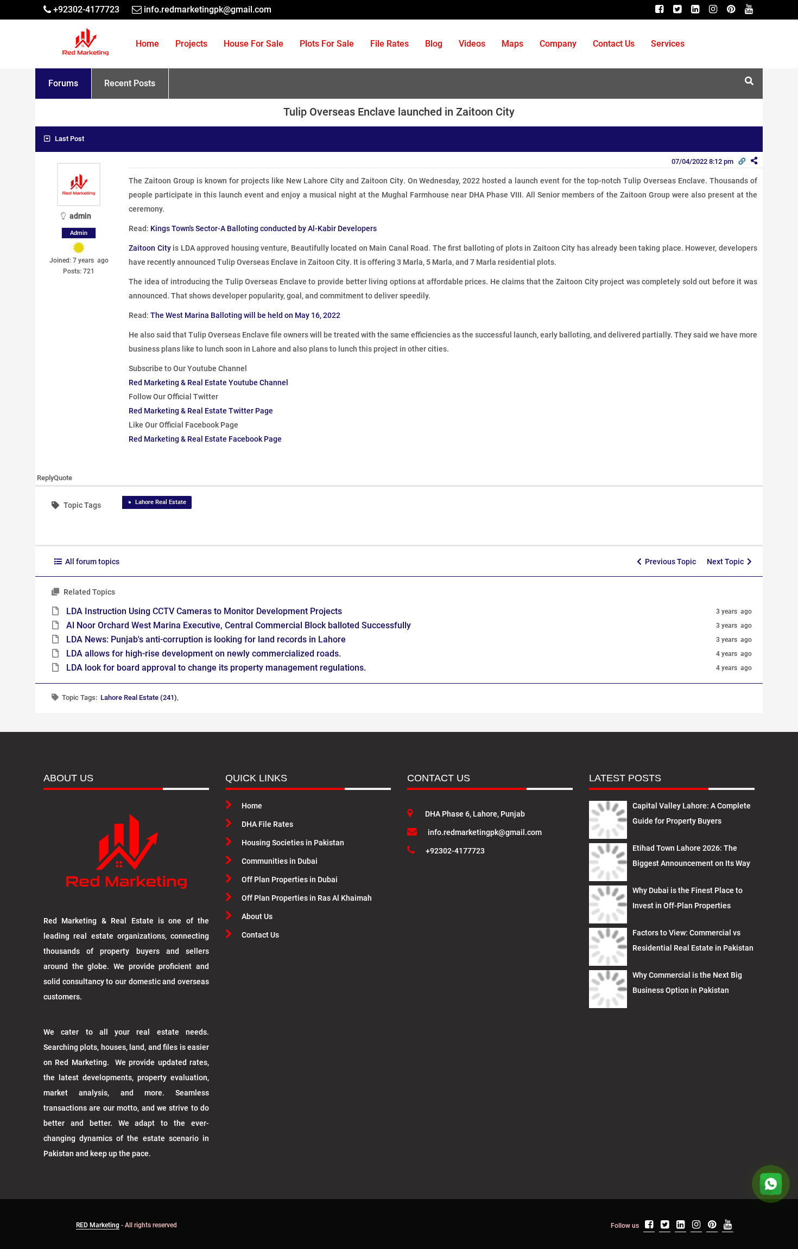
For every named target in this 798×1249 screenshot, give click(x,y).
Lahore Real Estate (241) (138, 697)
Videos (472, 44)
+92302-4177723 (455, 850)
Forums (63, 83)
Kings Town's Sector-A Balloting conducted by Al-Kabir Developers (263, 228)
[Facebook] (659, 9)
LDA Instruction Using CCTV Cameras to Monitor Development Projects (204, 611)
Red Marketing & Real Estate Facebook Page (205, 439)
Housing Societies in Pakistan (293, 842)
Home (147, 44)
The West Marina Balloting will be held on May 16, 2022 (245, 315)
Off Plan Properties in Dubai (290, 879)
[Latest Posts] (608, 817)
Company (558, 44)
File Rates (389, 44)
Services (668, 44)
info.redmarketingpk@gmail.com (485, 832)
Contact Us (614, 44)
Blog (433, 44)
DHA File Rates (267, 824)
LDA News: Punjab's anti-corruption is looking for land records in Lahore (206, 639)
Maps (512, 44)
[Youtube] (749, 9)
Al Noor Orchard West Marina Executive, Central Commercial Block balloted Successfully (238, 625)
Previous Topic (669, 561)
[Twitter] (677, 9)
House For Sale (253, 44)
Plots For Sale (327, 44)
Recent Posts (129, 83)
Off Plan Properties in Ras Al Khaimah (307, 898)
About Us (257, 916)
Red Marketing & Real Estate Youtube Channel (208, 382)
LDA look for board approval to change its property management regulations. (216, 667)
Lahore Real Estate (160, 502)
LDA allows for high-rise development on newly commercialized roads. (203, 653)
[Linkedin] (695, 9)
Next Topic (727, 561)
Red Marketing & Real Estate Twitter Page (201, 410)
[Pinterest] (731, 9)
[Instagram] (713, 9)
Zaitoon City (150, 248)
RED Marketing (97, 1225)
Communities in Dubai (280, 861)
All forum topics (90, 561)
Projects (191, 44)
